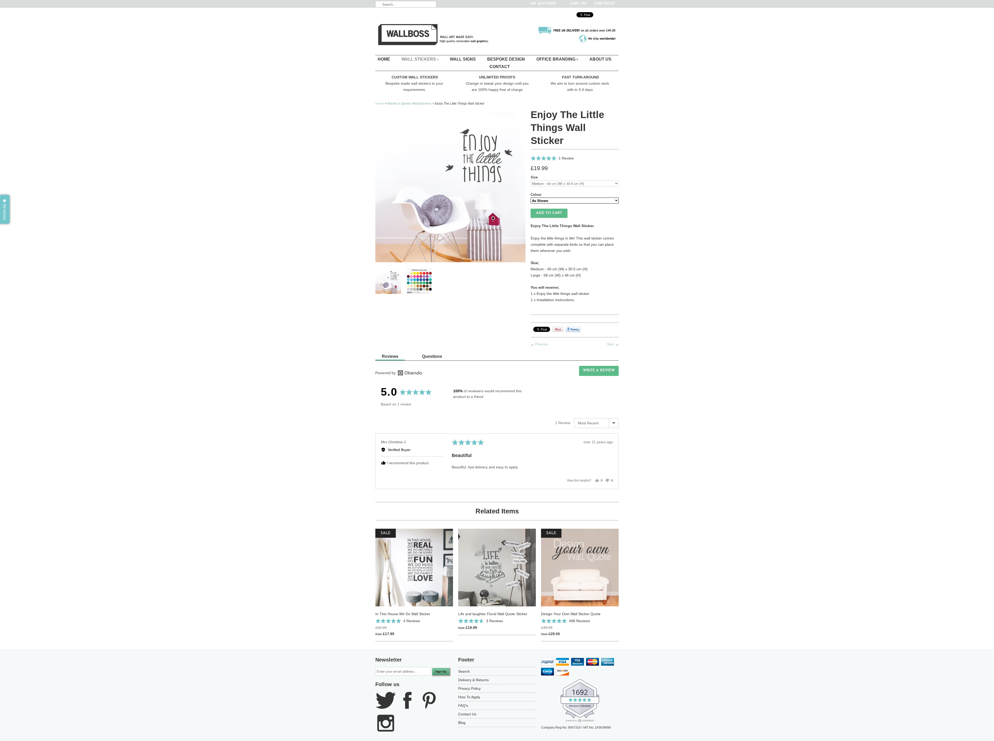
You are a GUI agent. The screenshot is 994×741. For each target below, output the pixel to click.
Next (610, 344)
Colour (536, 195)
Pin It (558, 329)
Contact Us (467, 714)
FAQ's (463, 705)
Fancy (573, 329)
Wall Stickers (419, 59)
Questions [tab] (432, 356)
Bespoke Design (506, 59)
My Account (543, 4)
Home (384, 59)
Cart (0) (578, 4)
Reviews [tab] (390, 356)
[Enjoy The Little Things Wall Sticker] (419, 282)
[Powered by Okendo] (398, 373)
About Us (600, 59)
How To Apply (469, 697)
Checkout (604, 4)
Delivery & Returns (473, 680)
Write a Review (599, 371)
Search (464, 671)
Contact (499, 66)
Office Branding (557, 59)
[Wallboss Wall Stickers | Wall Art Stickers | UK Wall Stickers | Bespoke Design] (497, 36)
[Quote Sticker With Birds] (450, 261)
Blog (461, 723)
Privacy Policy (469, 688)
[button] (552, 158)
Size (534, 177)
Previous (541, 344)
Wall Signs (463, 59)
